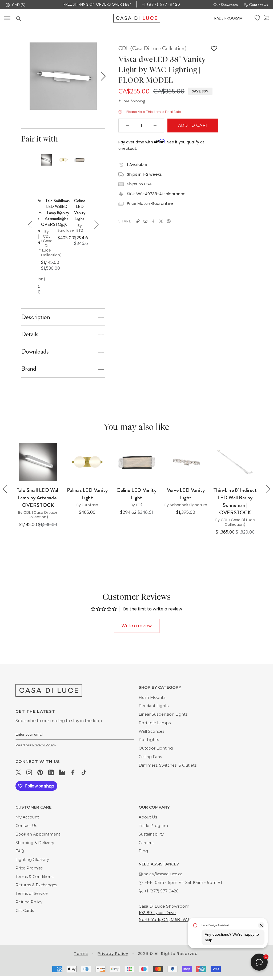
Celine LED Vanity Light (79, 210)
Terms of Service (31, 893)
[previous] (24, 76)
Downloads (35, 351)
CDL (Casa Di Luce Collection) (152, 48)
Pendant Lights (153, 705)
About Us (148, 817)
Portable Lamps (155, 722)
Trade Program (153, 825)
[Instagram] (29, 772)
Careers (146, 842)
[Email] (145, 221)
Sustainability (151, 834)
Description (35, 317)
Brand (28, 368)
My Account (27, 817)
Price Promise (29, 868)
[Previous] (32, 225)
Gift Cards (24, 910)
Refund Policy (28, 902)
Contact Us (258, 4)
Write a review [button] (137, 626)
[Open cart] (266, 18)
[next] (102, 76)
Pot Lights (149, 739)
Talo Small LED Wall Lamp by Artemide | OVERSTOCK (54, 213)
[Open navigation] (7, 18)
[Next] (95, 225)
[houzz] (62, 772)
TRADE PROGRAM (227, 18)
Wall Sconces (151, 731)
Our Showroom (225, 4)
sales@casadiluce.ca (163, 874)
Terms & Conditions (34, 876)
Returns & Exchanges (36, 885)
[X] (161, 221)
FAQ (19, 851)
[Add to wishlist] (214, 48)
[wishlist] (257, 18)
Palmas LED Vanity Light (64, 210)
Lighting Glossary (32, 859)
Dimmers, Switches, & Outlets (167, 765)
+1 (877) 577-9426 (161, 4)
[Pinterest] (169, 221)
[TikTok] (84, 772)
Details (29, 334)
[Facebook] (153, 221)
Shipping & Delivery (34, 842)
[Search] (64, 18)
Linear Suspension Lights (163, 714)
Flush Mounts (152, 697)
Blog (143, 851)
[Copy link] (138, 221)
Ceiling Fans (150, 756)
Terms (81, 953)
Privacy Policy (44, 745)
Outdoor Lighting (156, 748)
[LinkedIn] (51, 772)
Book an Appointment (37, 834)
